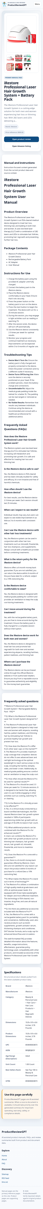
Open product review (21, 139)
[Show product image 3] (27, 58)
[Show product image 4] (10, 67)
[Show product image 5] (18, 67)
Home (4, 1155)
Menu (37, 4)
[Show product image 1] (10, 58)
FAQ (3, 1163)
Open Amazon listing (21, 146)
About (4, 1159)
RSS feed (5, 1178)
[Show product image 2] (18, 58)
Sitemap (5, 1174)
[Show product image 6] (27, 67)
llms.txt (5, 1182)
